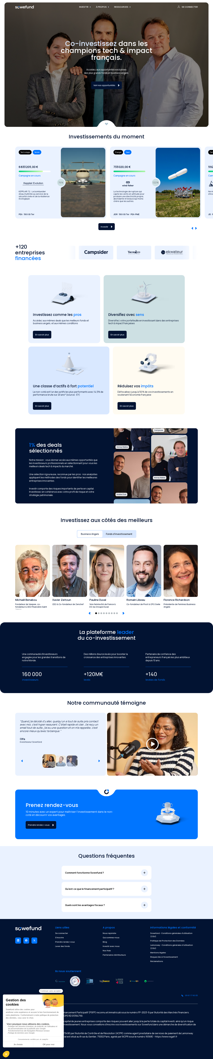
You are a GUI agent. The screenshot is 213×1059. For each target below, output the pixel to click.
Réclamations (156, 961)
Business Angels (90, 534)
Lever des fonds (62, 946)
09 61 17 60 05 (191, 995)
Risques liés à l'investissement (164, 957)
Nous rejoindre (109, 933)
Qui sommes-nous (111, 937)
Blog (105, 942)
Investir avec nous (111, 946)
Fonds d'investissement (119, 534)
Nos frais (107, 950)
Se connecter (61, 933)
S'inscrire (59, 937)
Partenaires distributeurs (114, 955)
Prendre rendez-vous (65, 942)
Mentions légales (158, 952)
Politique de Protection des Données (167, 940)
